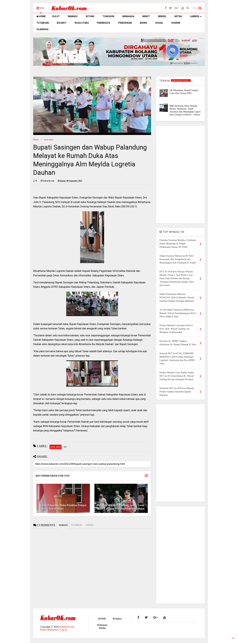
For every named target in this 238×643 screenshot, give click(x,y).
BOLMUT (62, 23)
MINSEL (162, 16)
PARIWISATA (103, 23)
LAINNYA (194, 16)
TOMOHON (108, 16)
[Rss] (187, 8)
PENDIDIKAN (125, 23)
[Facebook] (166, 8)
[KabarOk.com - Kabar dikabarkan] (69, 9)
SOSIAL (159, 23)
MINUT (146, 16)
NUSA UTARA (82, 23)
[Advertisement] (180, 174)
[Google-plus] (177, 8)
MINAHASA (128, 16)
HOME (42, 16)
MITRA (178, 16)
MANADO (73, 16)
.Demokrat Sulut (180, 80)
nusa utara (48, 139)
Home (36, 139)
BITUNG (90, 16)
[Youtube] (182, 8)
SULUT (56, 16)
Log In (63, 629)
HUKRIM (175, 23)
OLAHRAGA (42, 29)
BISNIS (143, 23)
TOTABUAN (42, 23)
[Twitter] (170, 8)
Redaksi (117, 618)
